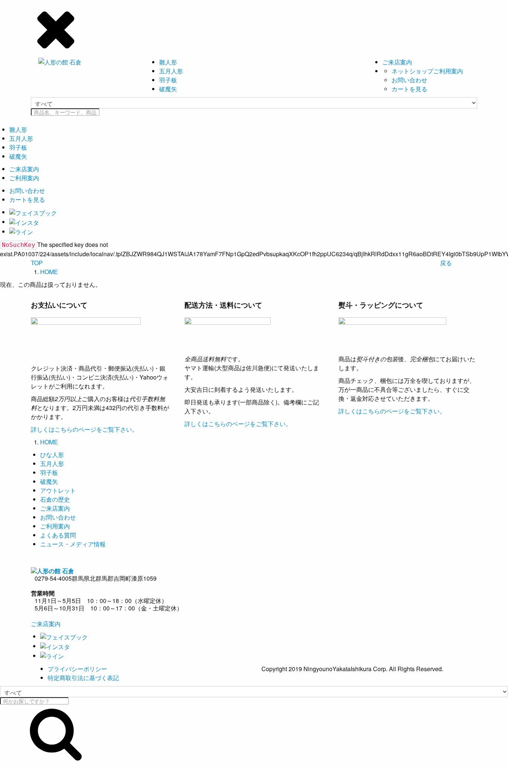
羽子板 (168, 80)
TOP (37, 262)
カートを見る (409, 89)
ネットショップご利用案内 (427, 71)
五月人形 (171, 71)
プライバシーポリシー (77, 668)
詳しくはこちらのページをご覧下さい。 (84, 429)
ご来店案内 (397, 62)
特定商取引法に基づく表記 (83, 677)
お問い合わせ (409, 80)
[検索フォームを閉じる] (254, 28)
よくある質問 (58, 535)
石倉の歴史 (55, 499)
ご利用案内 (24, 178)
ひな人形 (52, 454)
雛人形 (168, 62)
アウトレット (58, 490)
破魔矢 (168, 89)
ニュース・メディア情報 (73, 544)
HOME (49, 271)
